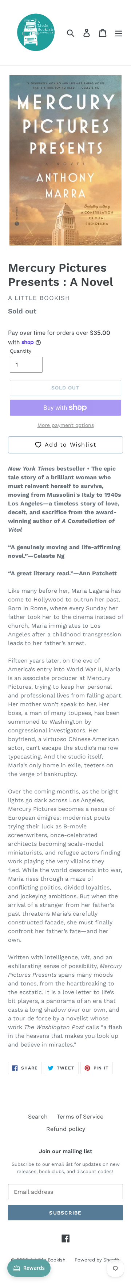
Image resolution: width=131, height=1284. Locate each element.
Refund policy (65, 1128)
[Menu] (119, 33)
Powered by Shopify (97, 1260)
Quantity (20, 351)
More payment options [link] (65, 425)
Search (38, 1116)
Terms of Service (80, 1116)
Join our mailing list (65, 1151)
